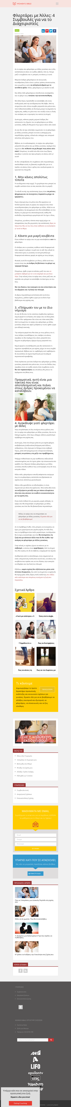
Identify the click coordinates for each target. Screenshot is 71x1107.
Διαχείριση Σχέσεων (24, 794)
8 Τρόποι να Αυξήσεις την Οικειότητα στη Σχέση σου (34, 954)
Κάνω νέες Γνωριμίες (24, 756)
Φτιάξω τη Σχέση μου (25, 768)
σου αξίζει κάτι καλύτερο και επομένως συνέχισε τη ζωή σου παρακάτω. (34, 577)
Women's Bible (20, 33)
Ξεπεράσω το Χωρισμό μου (27, 760)
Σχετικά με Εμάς (22, 1025)
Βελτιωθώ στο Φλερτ (24, 764)
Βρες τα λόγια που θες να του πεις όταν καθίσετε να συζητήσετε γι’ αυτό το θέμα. (35, 226)
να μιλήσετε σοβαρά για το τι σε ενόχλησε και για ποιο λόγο (33, 274)
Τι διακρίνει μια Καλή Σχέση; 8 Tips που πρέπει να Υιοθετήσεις (33, 936)
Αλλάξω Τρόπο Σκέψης (25, 772)
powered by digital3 (52, 1105)
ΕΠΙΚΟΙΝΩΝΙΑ (41, 1105)
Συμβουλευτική (22, 790)
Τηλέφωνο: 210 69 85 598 (25, 1032)
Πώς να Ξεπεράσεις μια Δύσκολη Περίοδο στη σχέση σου (34, 901)
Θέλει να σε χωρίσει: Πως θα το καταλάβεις (31, 919)
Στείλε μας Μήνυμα (23, 1028)
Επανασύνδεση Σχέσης (25, 798)
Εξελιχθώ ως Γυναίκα (24, 776)
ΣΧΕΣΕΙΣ (17, 30)
